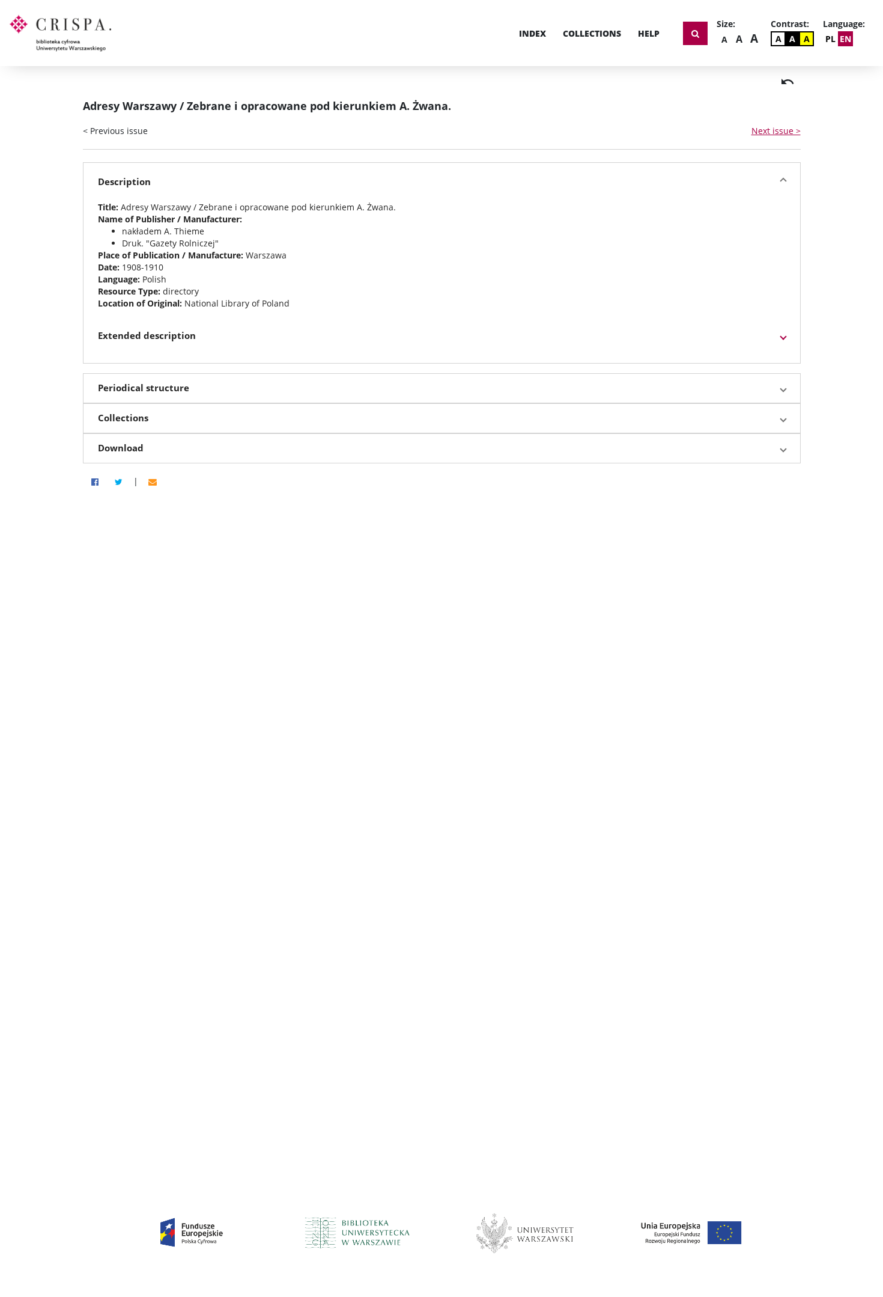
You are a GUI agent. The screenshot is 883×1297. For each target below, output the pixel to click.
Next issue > (776, 130)
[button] (441, 182)
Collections (592, 33)
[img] (787, 82)
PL (830, 38)
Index (532, 33)
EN (845, 38)
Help (649, 33)
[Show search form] (695, 33)
